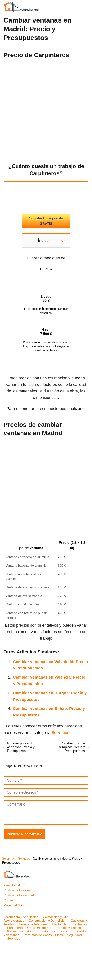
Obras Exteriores (39, 927)
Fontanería (15, 927)
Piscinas (66, 931)
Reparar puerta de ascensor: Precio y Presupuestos (21, 747)
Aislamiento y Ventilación (21, 917)
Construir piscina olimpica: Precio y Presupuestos (72, 747)
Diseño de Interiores (33, 924)
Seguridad (74, 935)
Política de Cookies (17, 890)
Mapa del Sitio (14, 905)
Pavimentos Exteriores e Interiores (31, 931)
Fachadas (80, 924)
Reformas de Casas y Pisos (43, 935)
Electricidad (60, 924)
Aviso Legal (12, 885)
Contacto (10, 900)
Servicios (13, 938)
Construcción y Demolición (47, 920)
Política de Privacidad (19, 895)
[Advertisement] (46, 109)
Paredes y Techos (68, 927)
